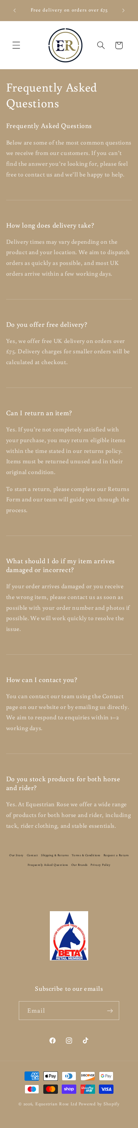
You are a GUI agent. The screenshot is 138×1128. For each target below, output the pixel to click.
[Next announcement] (123, 10)
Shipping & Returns (55, 855)
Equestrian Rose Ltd (56, 1103)
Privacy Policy (100, 865)
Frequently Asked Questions (48, 865)
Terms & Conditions (86, 855)
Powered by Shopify (99, 1103)
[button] (16, 45)
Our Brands (79, 865)
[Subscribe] (110, 1010)
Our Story (16, 855)
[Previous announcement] (14, 10)
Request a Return (116, 855)
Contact (32, 855)
